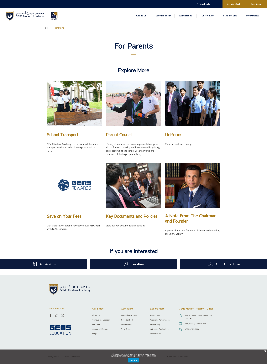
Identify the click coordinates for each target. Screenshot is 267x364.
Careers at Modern (100, 329)
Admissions (185, 15)
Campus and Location (101, 320)
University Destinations (160, 329)
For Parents (252, 15)
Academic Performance (160, 320)
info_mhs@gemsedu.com (195, 323)
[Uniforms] (192, 103)
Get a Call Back (233, 4)
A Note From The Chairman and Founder (190, 218)
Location (138, 264)
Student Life (230, 15)
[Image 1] (54, 16)
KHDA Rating (155, 324)
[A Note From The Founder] (192, 185)
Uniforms (173, 134)
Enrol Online (256, 4)
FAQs (94, 334)
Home (47, 28)
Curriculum (208, 15)
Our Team (96, 324)
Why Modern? (163, 15)
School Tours (155, 334)
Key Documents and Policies (132, 216)
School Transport (62, 134)
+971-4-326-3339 (192, 329)
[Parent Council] (133, 103)
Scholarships (126, 324)
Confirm (133, 360)
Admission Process (129, 315)
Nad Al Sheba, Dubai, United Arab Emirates (198, 317)
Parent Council (119, 134)
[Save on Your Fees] (74, 185)
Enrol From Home (228, 264)
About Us (141, 15)
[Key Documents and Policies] (133, 185)
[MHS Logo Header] (25, 16)
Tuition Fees (155, 315)
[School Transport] (74, 103)
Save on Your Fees (64, 216)
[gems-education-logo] (60, 330)
